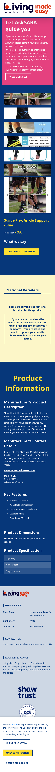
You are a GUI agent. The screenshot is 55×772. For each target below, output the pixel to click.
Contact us (8, 626)
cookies (14, 724)
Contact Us (46, 644)
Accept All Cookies (17, 763)
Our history (9, 620)
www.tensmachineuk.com (19, 470)
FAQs (32, 620)
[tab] (22, 288)
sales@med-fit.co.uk (13, 482)
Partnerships (36, 626)
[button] (7, 195)
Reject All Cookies (16, 742)
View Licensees (18, 76)
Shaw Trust (9, 612)
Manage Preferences (17, 752)
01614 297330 (11, 479)
